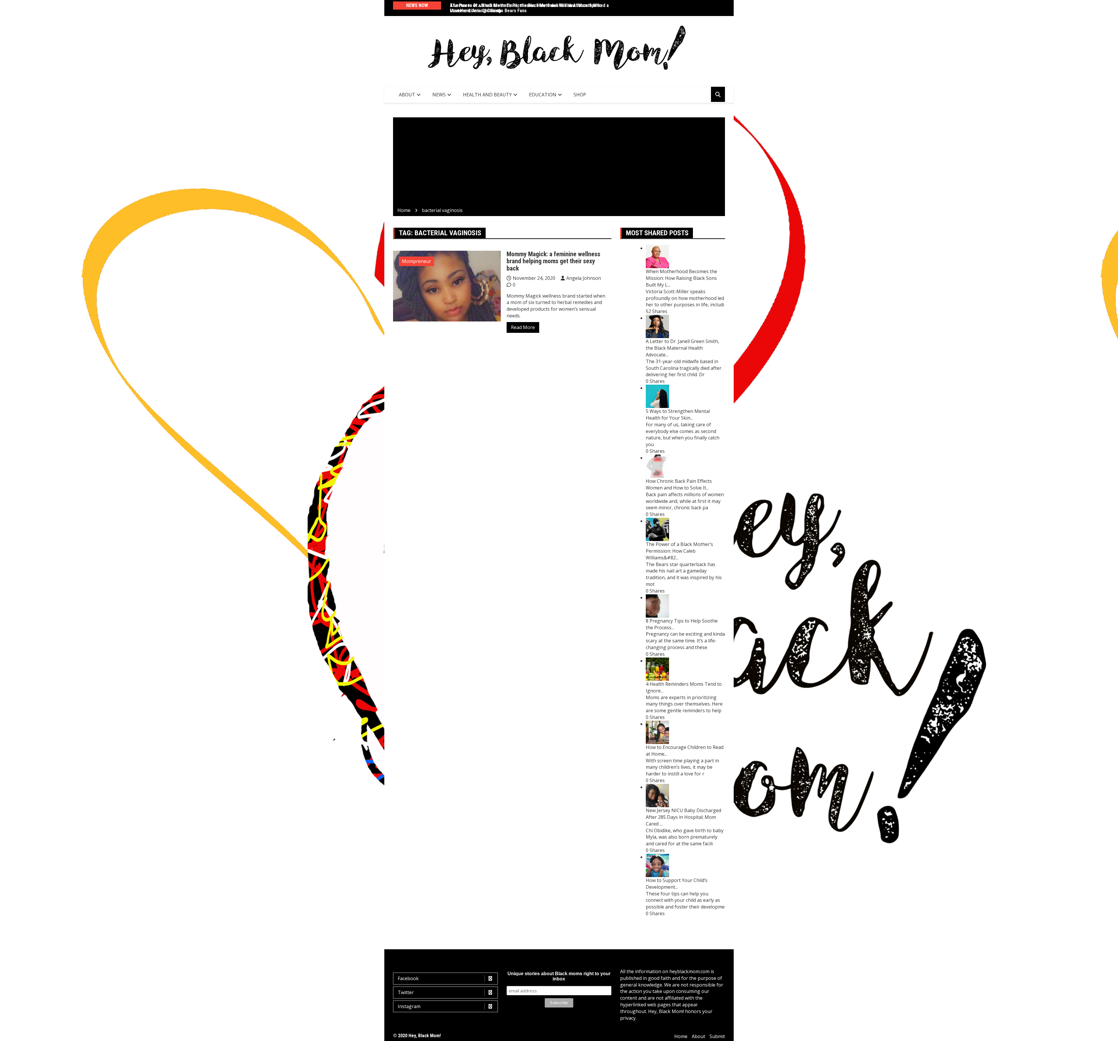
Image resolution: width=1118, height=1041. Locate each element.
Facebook (408, 978)
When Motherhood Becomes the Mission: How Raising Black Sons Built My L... (681, 278)
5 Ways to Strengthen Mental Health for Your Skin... (678, 414)
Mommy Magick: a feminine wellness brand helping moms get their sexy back (553, 261)
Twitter (406, 992)
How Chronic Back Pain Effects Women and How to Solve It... (679, 484)
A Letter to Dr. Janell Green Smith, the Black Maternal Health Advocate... (682, 348)
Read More (523, 327)
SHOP (580, 94)
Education (542, 94)
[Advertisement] (559, 163)
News (439, 94)
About (407, 94)
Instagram (409, 1006)
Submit (717, 1036)
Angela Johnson (583, 278)
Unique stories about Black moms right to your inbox (559, 976)
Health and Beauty (487, 94)
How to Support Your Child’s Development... (676, 883)
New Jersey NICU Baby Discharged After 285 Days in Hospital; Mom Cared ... (683, 817)
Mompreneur (416, 261)
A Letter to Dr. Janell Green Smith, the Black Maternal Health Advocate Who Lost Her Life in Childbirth (526, 8)
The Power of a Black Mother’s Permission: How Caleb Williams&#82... (679, 551)
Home (680, 1036)
